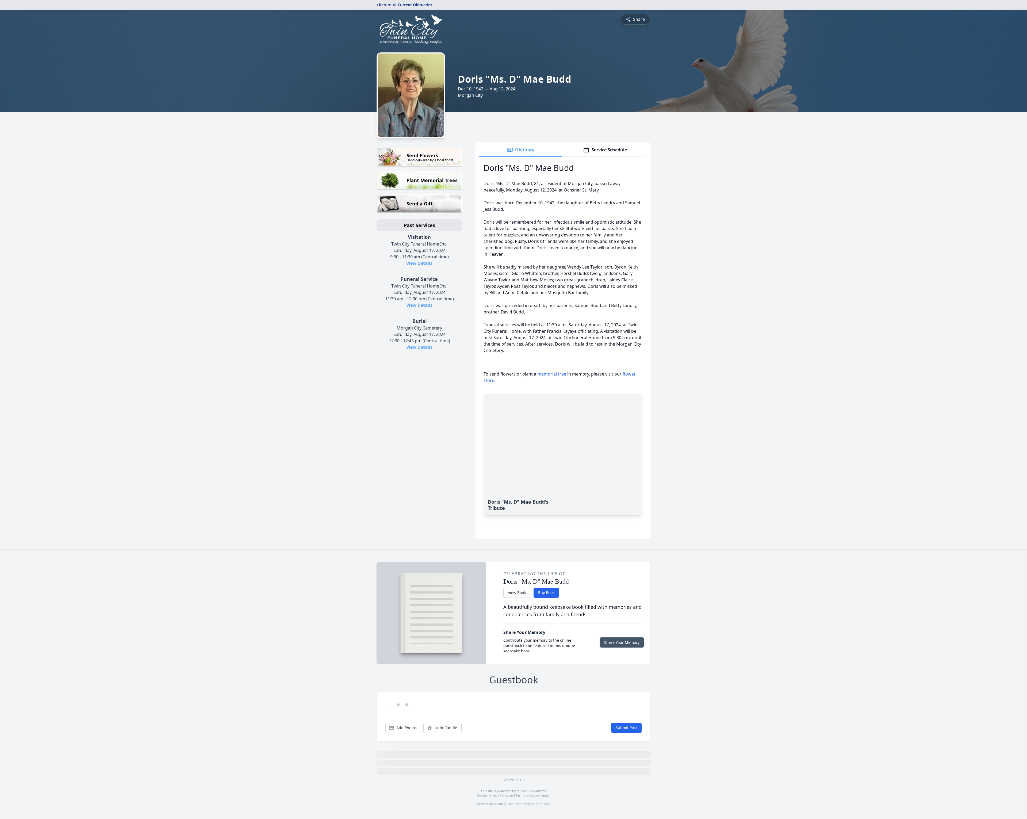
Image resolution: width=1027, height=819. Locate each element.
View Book (517, 592)
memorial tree (551, 374)
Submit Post (626, 730)
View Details (419, 263)
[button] (419, 785)
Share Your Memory (621, 642)
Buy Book (546, 592)
